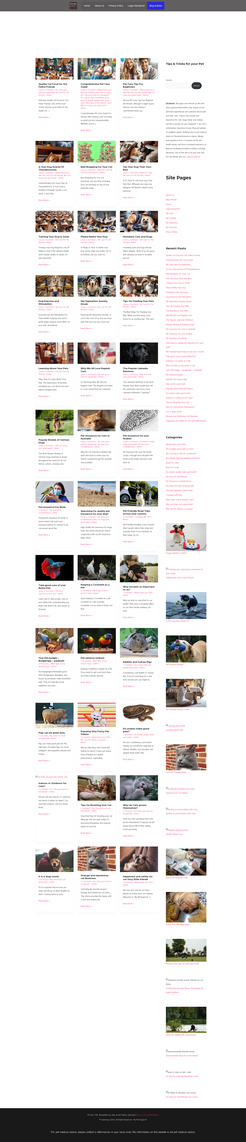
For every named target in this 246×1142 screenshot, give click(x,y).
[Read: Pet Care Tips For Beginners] (139, 69)
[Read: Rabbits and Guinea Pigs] (139, 642)
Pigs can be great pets (52, 732)
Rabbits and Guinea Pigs (137, 662)
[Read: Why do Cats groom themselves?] (139, 788)
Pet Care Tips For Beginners (178, 264)
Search (169, 80)
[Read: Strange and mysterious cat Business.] (97, 859)
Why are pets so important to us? (180, 365)
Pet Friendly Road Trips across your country (185, 352)
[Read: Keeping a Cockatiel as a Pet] (97, 567)
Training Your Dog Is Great (54, 236)
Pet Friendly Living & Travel (177, 709)
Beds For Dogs (146, 173)
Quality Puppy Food (174, 834)
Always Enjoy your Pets (143, 592)
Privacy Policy (116, 5)
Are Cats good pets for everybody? (95, 95)
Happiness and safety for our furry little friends (186, 421)
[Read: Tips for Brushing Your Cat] (97, 788)
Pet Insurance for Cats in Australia (180, 329)
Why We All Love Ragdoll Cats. (179, 315)
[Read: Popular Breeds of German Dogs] (54, 422)
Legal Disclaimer (136, 5)
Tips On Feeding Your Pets (138, 301)
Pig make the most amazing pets (180, 486)
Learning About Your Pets (53, 368)
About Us (99, 5)
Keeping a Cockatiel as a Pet (178, 361)
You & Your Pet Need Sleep (178, 924)
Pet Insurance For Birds (52, 507)
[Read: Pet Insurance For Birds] (54, 492)
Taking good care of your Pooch (180, 578)
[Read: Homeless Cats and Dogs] (139, 221)
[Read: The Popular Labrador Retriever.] (139, 353)
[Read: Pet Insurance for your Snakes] (139, 420)
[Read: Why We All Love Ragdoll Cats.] (97, 353)
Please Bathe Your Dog (94, 236)
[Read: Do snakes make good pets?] (139, 713)
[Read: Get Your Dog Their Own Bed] (139, 151)
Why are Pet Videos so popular (93, 740)
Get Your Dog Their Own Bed (178, 278)
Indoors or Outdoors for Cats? (179, 398)
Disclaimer (154, 1115)
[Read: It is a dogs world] (54, 859)
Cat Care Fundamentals (176, 772)
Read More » (44, 117)
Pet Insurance (172, 223)
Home (87, 5)
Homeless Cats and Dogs (137, 236)
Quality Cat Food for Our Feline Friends (183, 255)
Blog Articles (155, 5)
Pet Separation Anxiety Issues (179, 301)
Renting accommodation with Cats (180, 813)
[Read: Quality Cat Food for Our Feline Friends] (54, 69)
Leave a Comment (46, 90)
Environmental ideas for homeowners (182, 1056)
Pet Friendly (171, 218)
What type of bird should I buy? (98, 103)
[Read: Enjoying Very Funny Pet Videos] (97, 715)
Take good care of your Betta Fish (181, 356)
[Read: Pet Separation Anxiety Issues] (97, 286)
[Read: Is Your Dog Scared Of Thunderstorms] (54, 151)
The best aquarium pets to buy (179, 490)
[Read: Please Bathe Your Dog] (97, 221)
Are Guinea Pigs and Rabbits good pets (183, 458)
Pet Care (169, 213)
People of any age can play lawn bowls (182, 964)
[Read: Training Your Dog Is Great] (54, 221)
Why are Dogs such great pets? (93, 105)
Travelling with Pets (142, 517)
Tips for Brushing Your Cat (96, 805)
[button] (168, 6)
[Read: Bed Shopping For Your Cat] (97, 151)
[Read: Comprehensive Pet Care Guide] (97, 69)
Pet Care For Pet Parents (137, 92)
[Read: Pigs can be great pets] (54, 715)
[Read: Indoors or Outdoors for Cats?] (51, 777)
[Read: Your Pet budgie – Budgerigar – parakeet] (54, 640)
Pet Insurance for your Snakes (179, 334)
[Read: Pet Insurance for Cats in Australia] (97, 420)
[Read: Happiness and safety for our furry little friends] (139, 859)
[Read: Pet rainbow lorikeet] (97, 640)
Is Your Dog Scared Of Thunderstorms (183, 269)
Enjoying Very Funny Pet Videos (179, 388)
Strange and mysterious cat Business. (182, 416)
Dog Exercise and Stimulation (178, 297)
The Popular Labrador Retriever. (179, 320)
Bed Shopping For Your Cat (96, 167)
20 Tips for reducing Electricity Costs (182, 1076)
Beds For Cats (103, 170)
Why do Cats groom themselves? (180, 407)
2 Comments (86, 591)
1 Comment (43, 510)
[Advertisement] (123, 31)
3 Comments (128, 517)
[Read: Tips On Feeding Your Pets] (139, 286)
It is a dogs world (49, 876)
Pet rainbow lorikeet (92, 658)
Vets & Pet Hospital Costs (177, 877)
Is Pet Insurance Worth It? (177, 621)
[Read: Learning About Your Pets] (54, 353)
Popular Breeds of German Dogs (180, 324)
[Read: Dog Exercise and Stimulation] (54, 286)
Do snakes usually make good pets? (181, 472)
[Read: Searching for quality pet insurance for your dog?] (97, 494)
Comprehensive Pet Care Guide (179, 260)
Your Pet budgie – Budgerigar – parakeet (184, 370)
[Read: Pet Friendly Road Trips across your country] (139, 493)
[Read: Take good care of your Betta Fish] (54, 568)
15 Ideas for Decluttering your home (181, 1097)
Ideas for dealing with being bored (181, 1035)
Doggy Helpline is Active (176, 553)
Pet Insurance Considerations (178, 481)
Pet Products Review (174, 664)
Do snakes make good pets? (178, 393)
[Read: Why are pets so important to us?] (139, 568)
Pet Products (171, 227)
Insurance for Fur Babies (177, 793)
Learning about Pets (174, 730)
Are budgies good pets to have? (98, 92)
